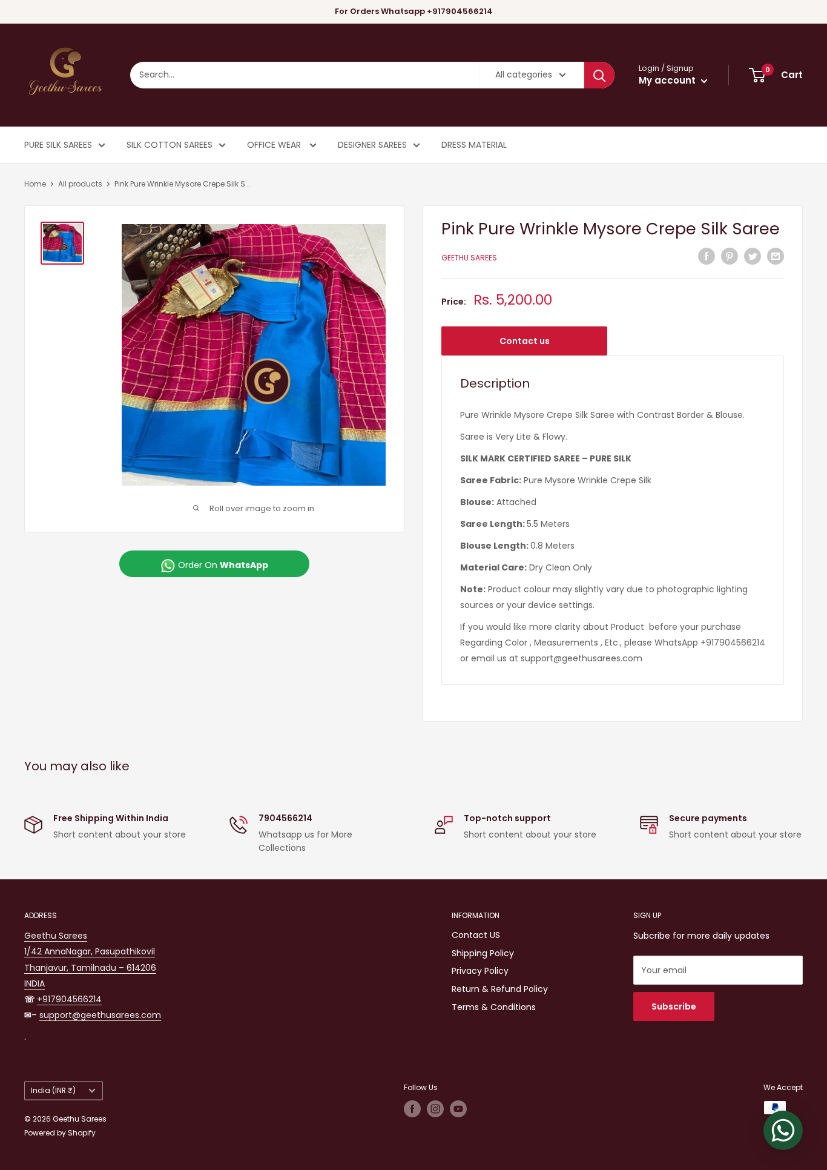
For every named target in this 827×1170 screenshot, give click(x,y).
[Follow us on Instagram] (435, 1108)
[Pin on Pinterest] (729, 256)
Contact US (476, 935)
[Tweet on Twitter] (752, 256)
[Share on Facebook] (706, 256)
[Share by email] (775, 256)
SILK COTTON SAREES (170, 145)
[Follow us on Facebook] (412, 1108)
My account (668, 80)
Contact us (524, 341)
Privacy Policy (480, 971)
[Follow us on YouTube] (458, 1108)
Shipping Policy (483, 953)
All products (80, 184)
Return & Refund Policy (500, 989)
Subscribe (673, 1006)
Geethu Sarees (469, 258)
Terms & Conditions (494, 1007)
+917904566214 (69, 999)
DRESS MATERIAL (474, 145)
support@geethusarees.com (100, 1015)
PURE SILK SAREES (58, 145)
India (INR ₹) (53, 1091)
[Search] (599, 75)
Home (35, 184)
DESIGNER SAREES (372, 145)
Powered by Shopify (60, 1133)
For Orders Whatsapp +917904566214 (414, 11)
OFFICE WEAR (275, 145)
